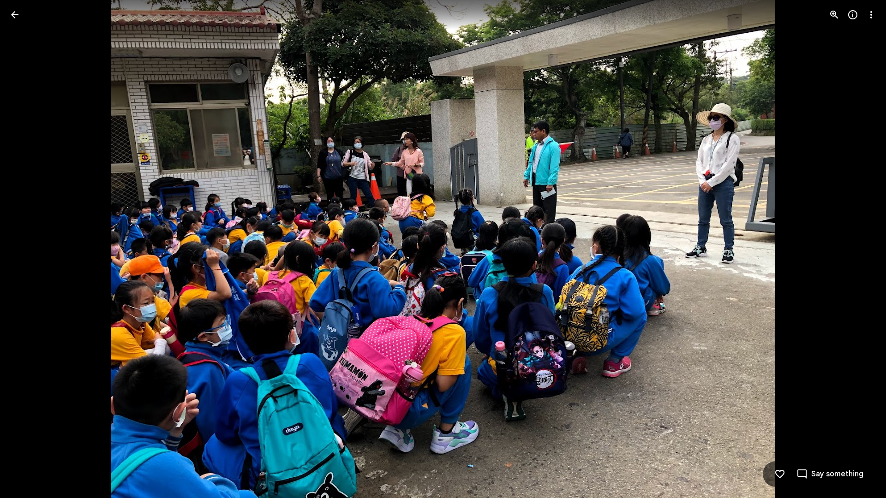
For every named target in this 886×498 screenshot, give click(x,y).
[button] (26, 249)
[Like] (779, 474)
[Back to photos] (15, 15)
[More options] (871, 15)
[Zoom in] (834, 15)
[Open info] (853, 15)
